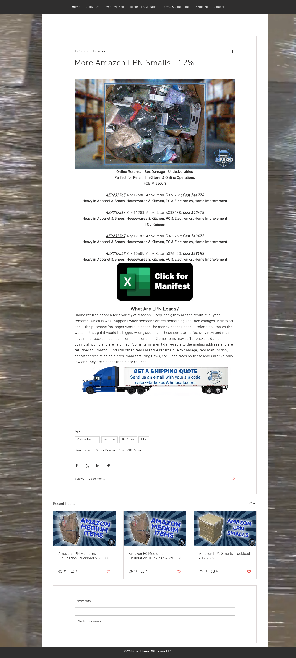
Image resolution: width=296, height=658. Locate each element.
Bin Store (128, 440)
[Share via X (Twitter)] (87, 465)
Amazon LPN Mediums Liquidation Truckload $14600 (83, 556)
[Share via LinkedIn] (98, 465)
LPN (143, 440)
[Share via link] (108, 465)
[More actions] (232, 51)
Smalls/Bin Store (130, 450)
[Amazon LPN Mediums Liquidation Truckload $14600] (84, 528)
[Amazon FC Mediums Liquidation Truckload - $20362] (155, 528)
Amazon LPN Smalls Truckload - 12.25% (224, 556)
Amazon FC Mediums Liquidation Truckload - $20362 (155, 556)
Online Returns (87, 440)
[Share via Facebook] (77, 465)
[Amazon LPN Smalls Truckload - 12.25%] (225, 528)
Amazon (109, 440)
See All (252, 503)
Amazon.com (83, 450)
